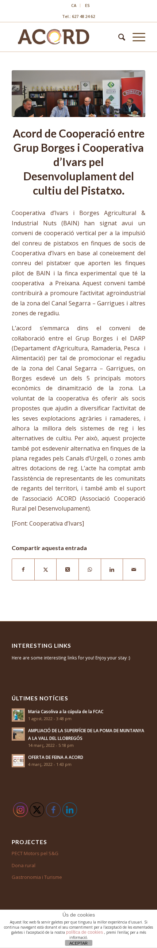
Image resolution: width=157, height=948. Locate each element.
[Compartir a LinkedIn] (112, 569)
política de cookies (85, 932)
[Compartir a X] (46, 569)
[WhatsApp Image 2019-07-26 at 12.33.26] (78, 93)
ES (87, 5)
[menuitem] (74, 5)
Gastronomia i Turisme (37, 877)
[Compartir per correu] (134, 569)
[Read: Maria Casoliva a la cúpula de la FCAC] (18, 715)
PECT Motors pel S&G (35, 853)
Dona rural (23, 865)
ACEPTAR (78, 943)
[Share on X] (67, 569)
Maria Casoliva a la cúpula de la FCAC (65, 711)
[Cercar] (118, 37)
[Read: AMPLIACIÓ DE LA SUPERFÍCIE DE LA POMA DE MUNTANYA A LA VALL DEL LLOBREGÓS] (18, 734)
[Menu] (135, 37)
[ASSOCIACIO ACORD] (65, 37)
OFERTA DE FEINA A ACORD (55, 757)
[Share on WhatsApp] (90, 569)
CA (73, 5)
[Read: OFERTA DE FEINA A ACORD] (18, 760)
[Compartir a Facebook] (23, 569)
